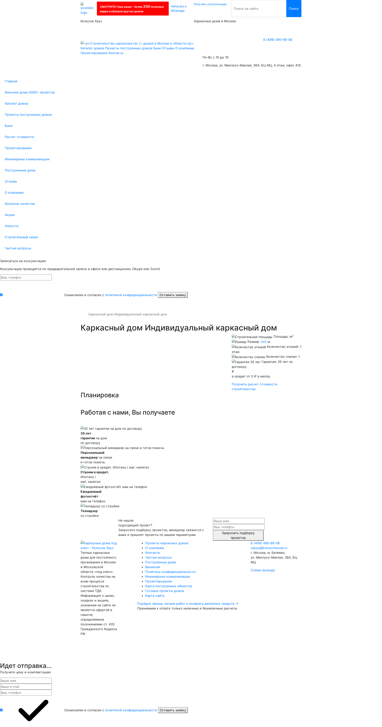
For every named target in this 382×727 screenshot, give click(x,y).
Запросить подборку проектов (238, 535)
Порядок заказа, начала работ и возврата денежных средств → (187, 604)
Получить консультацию (210, 4)
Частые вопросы (18, 248)
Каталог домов (16, 103)
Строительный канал (21, 237)
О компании (14, 192)
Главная (11, 81)
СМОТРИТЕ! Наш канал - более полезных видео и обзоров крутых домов (132, 8)
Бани (9, 126)
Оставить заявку (173, 295)
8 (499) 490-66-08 (277, 40)
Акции (10, 215)
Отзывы (11, 181)
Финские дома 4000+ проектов (30, 92)
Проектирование (18, 148)
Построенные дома (20, 170)
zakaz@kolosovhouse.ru (269, 548)
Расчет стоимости (19, 137)
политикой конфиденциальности (131, 295)
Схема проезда (263, 570)
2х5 (264, 342)
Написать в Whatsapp (179, 8)
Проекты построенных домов (28, 115)
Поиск (294, 9)
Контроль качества (20, 204)
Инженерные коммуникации (27, 159)
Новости (12, 226)
